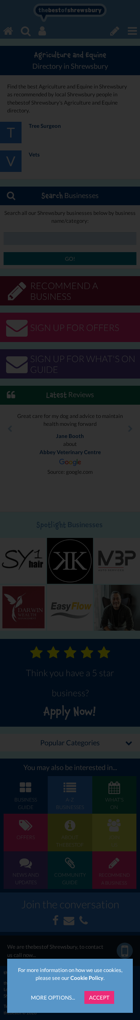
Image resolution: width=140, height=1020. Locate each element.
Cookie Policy (86, 978)
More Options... (53, 997)
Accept (99, 997)
